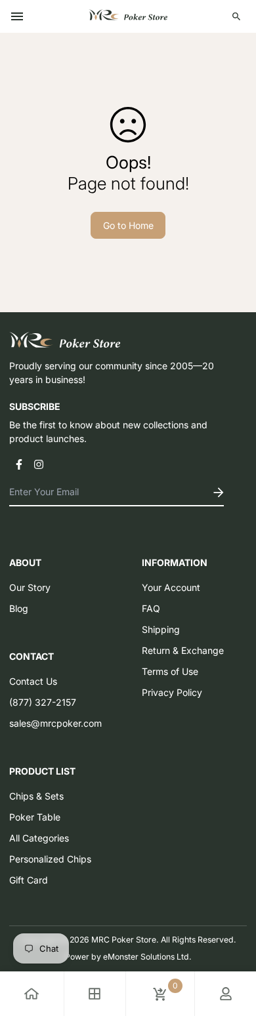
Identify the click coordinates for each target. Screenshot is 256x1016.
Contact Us (33, 681)
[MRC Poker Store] (128, 16)
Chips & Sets (36, 796)
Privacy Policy (172, 692)
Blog (18, 608)
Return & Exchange (183, 650)
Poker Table (34, 817)
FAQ (151, 608)
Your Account (171, 587)
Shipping (161, 629)
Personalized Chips (50, 858)
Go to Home (128, 225)
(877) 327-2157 (42, 702)
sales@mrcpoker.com (55, 723)
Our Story (30, 587)
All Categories (39, 837)
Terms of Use (170, 671)
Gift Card (28, 879)
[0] (160, 993)
